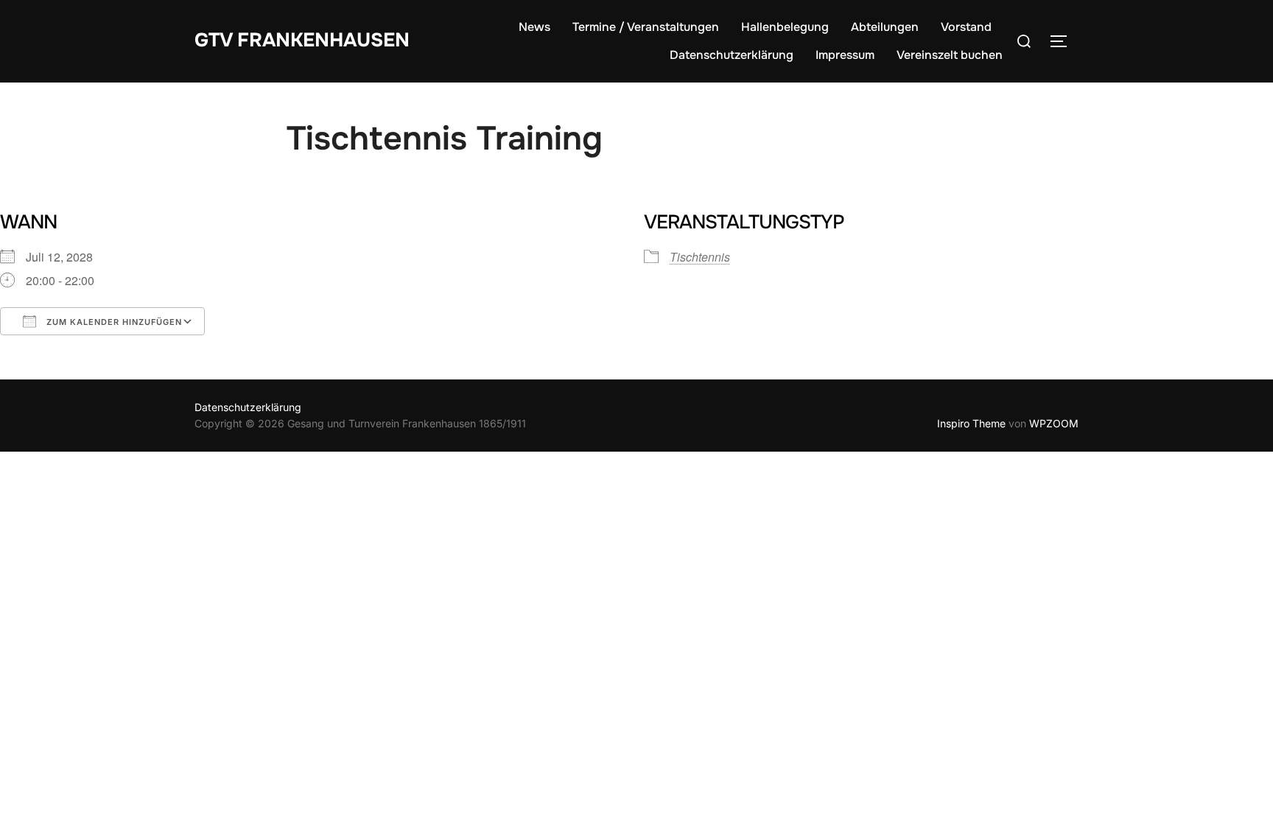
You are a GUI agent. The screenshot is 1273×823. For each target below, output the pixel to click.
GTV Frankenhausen (302, 40)
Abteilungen (885, 27)
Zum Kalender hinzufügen (112, 322)
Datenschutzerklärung (731, 55)
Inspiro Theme (971, 423)
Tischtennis (700, 256)
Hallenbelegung (785, 27)
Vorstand (966, 27)
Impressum (845, 55)
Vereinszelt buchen (950, 55)
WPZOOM (1054, 423)
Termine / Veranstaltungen (645, 27)
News (534, 27)
